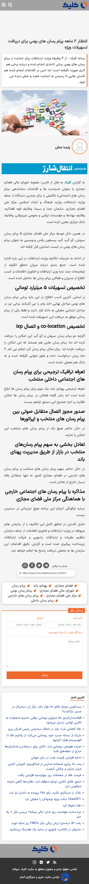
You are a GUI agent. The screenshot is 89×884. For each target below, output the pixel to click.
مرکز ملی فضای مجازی (62, 595)
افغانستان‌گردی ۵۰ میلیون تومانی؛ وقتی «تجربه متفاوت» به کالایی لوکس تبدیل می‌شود (44, 720)
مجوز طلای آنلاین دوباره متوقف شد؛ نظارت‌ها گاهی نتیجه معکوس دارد (44, 784)
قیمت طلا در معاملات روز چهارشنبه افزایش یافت (49, 775)
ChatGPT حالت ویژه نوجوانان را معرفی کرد (53, 799)
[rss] (54, 862)
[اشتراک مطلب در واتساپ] (25, 565)
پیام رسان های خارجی (24, 595)
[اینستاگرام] (34, 863)
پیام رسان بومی (22, 590)
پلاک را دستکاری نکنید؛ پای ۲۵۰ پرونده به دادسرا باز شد (45, 793)
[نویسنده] (79, 147)
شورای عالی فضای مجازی (57, 590)
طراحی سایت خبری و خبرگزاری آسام (39, 877)
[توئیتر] (39, 566)
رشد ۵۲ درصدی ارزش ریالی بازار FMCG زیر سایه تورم (46, 823)
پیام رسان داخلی (43, 600)
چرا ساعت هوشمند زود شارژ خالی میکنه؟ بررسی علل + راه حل (43, 814)
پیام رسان (19, 585)
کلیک (23, 869)
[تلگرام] (46, 566)
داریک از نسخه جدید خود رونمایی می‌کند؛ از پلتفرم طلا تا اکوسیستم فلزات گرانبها (44, 738)
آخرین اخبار (77, 697)
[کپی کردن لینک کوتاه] (44, 573)
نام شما (77, 618)
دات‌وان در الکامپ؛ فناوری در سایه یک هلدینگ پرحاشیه (45, 829)
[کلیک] (75, 5)
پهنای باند (40, 585)
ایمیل (40, 618)
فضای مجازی (64, 585)
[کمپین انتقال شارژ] (44, 168)
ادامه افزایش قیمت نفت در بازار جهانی (56, 757)
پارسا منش (62, 147)
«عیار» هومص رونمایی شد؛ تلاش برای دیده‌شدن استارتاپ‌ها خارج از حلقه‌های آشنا (43, 749)
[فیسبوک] (32, 566)
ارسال (44, 675)
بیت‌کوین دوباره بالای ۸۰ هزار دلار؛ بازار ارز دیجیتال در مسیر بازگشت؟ (46, 709)
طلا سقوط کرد (72, 805)
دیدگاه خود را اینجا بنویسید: (65, 632)
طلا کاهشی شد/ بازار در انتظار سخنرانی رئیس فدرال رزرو (44, 729)
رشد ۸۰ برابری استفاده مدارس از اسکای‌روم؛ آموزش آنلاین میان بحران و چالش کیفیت (45, 766)
